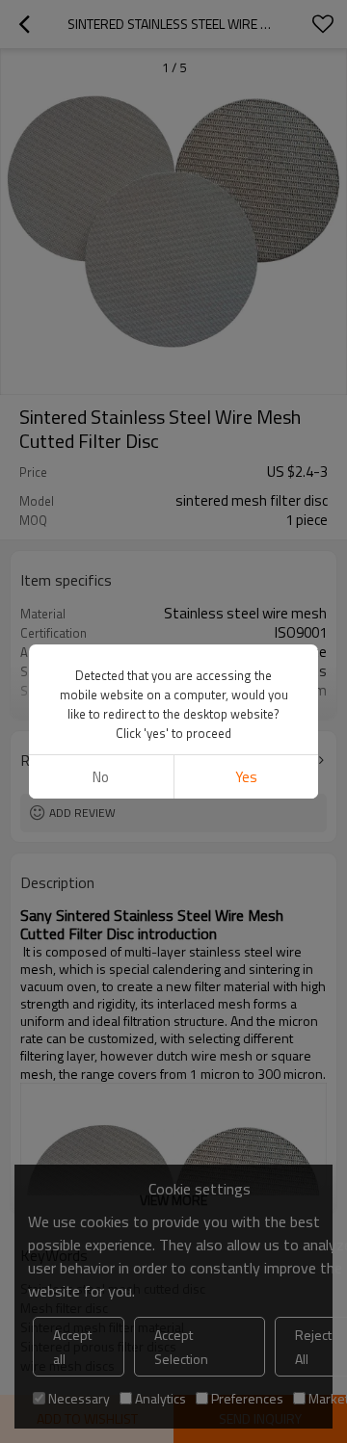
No (101, 777)
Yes (246, 777)
